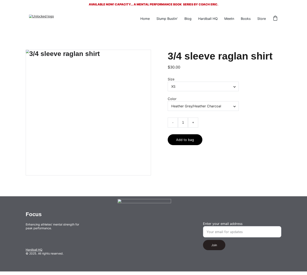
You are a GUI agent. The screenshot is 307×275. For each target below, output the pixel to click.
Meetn (229, 18)
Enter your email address (222, 224)
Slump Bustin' (167, 18)
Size (171, 79)
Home (145, 18)
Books (246, 18)
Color (172, 99)
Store (261, 18)
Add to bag (185, 140)
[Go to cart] (275, 18)
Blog (188, 18)
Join (214, 245)
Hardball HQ (208, 18)
